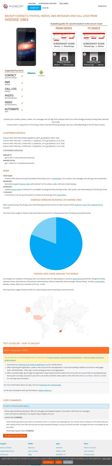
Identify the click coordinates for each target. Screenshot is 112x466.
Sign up (34, 8)
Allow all (48, 462)
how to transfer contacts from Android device (65, 358)
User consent (89, 451)
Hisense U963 (24, 184)
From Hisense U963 (64, 40)
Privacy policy (89, 454)
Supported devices (48, 3)
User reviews (33, 451)
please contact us (44, 390)
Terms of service (90, 447)
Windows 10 (60, 454)
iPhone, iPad (60, 451)
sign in (26, 406)
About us (31, 447)
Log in (45, 8)
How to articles (5, 447)
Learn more (106, 459)
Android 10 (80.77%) (82, 205)
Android (59, 447)
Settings (68, 462)
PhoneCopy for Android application (31, 364)
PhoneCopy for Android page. (50, 385)
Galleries (63, 3)
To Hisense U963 (94, 40)
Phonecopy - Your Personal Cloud (13, 6)
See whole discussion (15, 436)
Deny (59, 462)
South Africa (61, 195)
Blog (30, 454)
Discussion (4, 454)
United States (57, 178)
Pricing (32, 3)
